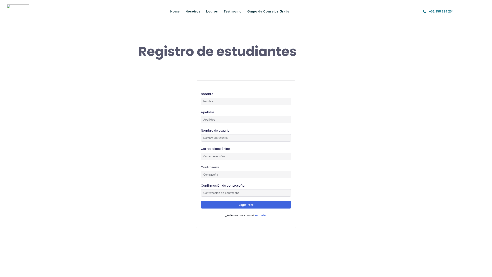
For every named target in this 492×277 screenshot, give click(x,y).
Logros (212, 11)
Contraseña (210, 167)
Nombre (207, 94)
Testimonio (233, 11)
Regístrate (246, 205)
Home (175, 11)
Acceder (261, 215)
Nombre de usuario (215, 130)
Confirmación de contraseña (222, 185)
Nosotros (192, 11)
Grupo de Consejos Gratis (268, 11)
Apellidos (207, 112)
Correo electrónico (215, 149)
